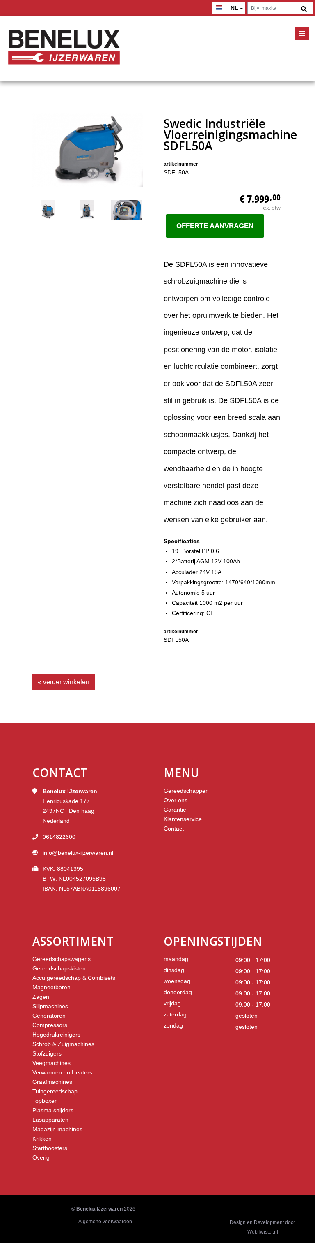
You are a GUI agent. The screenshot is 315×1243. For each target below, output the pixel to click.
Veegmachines (51, 1063)
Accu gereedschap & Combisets (73, 977)
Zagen (40, 996)
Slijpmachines (50, 1006)
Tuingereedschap (55, 1091)
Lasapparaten (50, 1119)
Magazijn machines (57, 1129)
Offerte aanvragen (214, 226)
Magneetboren (51, 987)
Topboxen (45, 1100)
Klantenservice (183, 819)
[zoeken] (304, 9)
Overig (41, 1157)
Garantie (175, 809)
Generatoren (49, 1015)
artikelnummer (181, 164)
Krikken (42, 1138)
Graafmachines (52, 1082)
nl (234, 8)
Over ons (175, 800)
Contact (174, 828)
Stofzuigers (47, 1053)
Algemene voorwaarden (105, 1221)
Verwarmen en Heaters (62, 1072)
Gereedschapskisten (59, 968)
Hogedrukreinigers (56, 1034)
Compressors (49, 1025)
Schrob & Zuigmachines (63, 1044)
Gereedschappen (186, 790)
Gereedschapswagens (61, 959)
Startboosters (49, 1148)
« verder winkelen (63, 681)
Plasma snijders (52, 1110)
